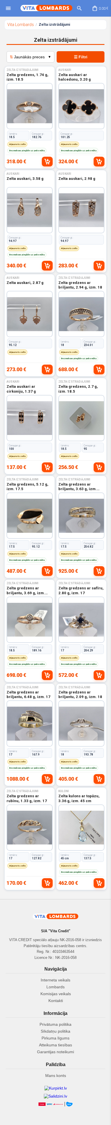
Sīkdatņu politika (55, 1031)
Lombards (55, 987)
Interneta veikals (55, 980)
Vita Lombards (20, 24)
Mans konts (55, 1075)
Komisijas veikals (55, 993)
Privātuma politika (55, 1024)
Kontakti (55, 1000)
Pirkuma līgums (55, 1038)
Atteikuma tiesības (55, 1045)
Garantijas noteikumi (55, 1052)
